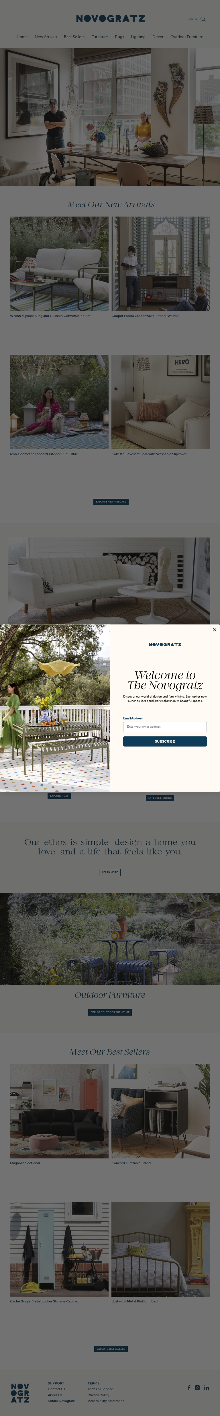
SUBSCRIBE (165, 741)
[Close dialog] (214, 629)
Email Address (133, 718)
